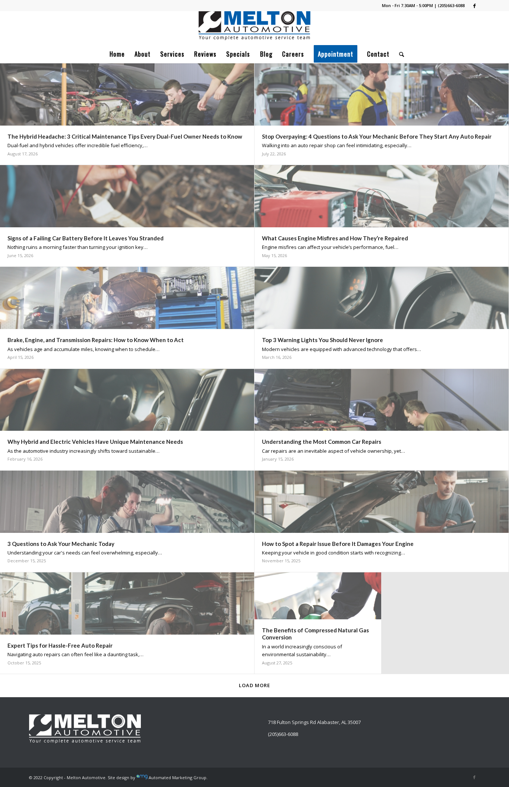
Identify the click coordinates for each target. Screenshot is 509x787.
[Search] (399, 54)
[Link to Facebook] (474, 5)
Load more (254, 685)
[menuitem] (117, 54)
